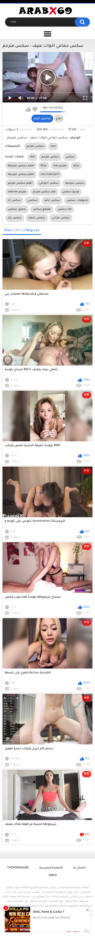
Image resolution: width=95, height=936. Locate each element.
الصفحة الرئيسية (51, 868)
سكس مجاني (61, 217)
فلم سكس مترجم (44, 191)
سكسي (32, 200)
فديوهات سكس (77, 200)
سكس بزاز (15, 217)
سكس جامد (52, 200)
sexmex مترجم (17, 191)
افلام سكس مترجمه (21, 174)
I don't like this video (34, 109)
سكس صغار (36, 217)
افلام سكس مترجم (20, 183)
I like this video (28, 109)
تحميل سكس (17, 209)
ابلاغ (59, 118)
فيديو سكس (70, 191)
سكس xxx (64, 209)
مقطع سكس (42, 209)
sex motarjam (50, 174)
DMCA (53, 875)
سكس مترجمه (74, 183)
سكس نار (14, 200)
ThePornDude (18, 868)
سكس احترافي (48, 183)
